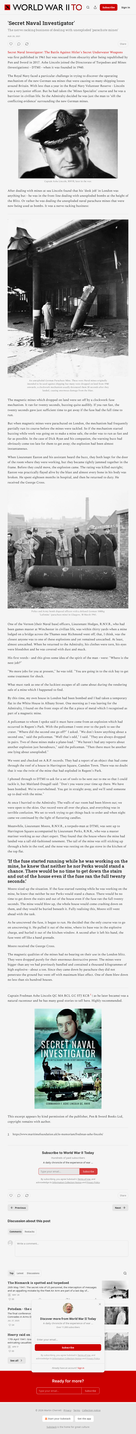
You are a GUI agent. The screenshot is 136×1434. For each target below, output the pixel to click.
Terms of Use (84, 1355)
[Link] (3, 871)
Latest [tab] (20, 1273)
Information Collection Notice (67, 1358)
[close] (99, 1304)
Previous (20, 1207)
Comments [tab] (15, 1231)
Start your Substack (59, 1418)
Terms (76, 1410)
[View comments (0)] (19, 44)
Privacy (67, 1410)
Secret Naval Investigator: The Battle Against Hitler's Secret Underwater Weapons (65, 52)
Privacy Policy (93, 1358)
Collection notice (91, 1410)
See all (14, 1360)
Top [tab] (11, 1273)
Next (118, 1207)
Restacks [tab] (29, 1231)
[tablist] (22, 1231)
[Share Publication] (95, 7)
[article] (68, 1291)
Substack (52, 1427)
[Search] (88, 7)
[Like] (11, 44)
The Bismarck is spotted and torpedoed (38, 1283)
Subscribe (108, 7)
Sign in (125, 7)
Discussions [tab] (33, 1273)
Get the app (84, 1418)
